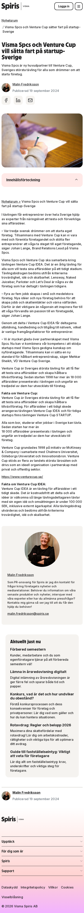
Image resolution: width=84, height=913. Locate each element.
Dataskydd (10, 887)
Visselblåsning (12, 897)
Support (24, 872)
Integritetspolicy (33, 887)
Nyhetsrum (10, 20)
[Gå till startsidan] (15, 6)
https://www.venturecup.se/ (22, 477)
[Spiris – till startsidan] (42, 819)
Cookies (67, 887)
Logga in (63, 6)
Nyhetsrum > (11, 201)
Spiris (24, 862)
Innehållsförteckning (30, 180)
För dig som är (24, 852)
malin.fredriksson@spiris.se (28, 614)
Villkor (53, 887)
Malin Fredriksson (26, 84)
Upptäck (24, 842)
